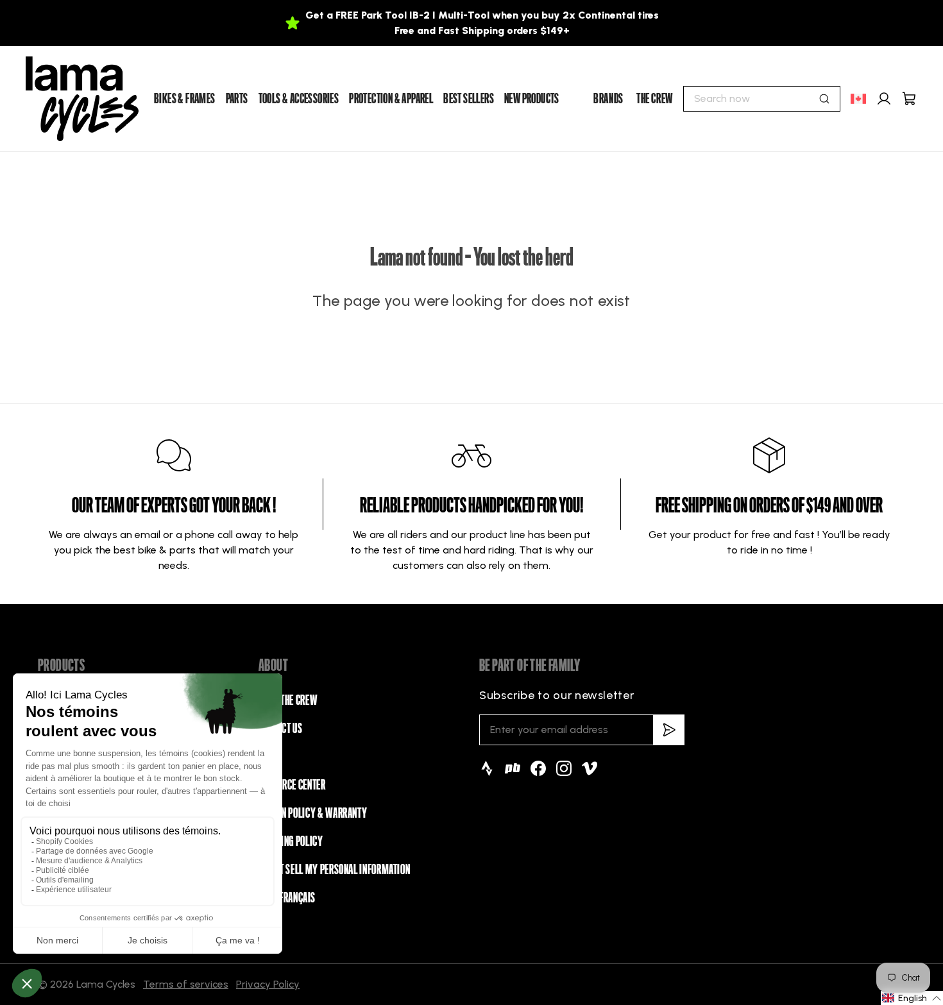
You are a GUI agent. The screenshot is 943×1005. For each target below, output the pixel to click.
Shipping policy (291, 841)
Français (297, 898)
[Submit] (824, 99)
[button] (912, 998)
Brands (608, 98)
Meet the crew (288, 700)
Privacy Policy (268, 984)
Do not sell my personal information (334, 869)
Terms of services (185, 984)
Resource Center (292, 785)
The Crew (654, 98)
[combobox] (761, 99)
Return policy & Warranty (313, 813)
